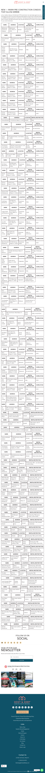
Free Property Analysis (43, 11)
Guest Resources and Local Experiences (22, 720)
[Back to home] (22, 2)
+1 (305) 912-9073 (22, 760)
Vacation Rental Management (22, 729)
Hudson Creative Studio (33, 771)
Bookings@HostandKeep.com (22, 763)
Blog (22, 743)
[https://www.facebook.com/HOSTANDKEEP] (8, 643)
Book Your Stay (23, 712)
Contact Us (22, 745)
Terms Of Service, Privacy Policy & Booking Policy (22, 716)
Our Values (22, 741)
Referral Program (22, 733)
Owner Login (22, 747)
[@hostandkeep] (6, 667)
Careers (22, 735)
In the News (22, 739)
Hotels (22, 731)
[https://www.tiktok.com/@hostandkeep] (21, 643)
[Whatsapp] (41, 770)
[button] (43, 2)
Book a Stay (22, 727)
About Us (22, 737)
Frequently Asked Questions (22, 718)
